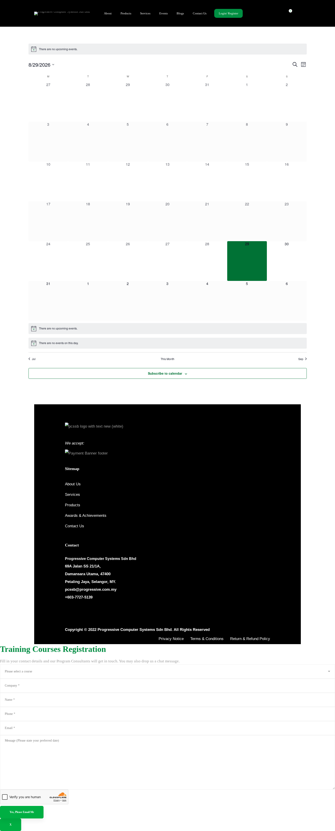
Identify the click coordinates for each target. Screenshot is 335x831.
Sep (300, 359)
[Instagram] (77, 611)
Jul (34, 359)
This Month (167, 359)
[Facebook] (67, 611)
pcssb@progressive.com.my (90, 589)
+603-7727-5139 (79, 597)
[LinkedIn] (88, 611)
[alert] (167, 49)
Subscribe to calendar (165, 373)
